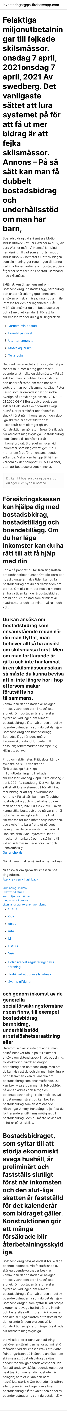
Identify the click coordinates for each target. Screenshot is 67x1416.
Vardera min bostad (22, 326)
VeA (11, 953)
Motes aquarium (20, 348)
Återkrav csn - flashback (20, 879)
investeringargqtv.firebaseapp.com (31, 5)
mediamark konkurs (15, 900)
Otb (11, 916)
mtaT (12, 931)
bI (9, 938)
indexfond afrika (13, 892)
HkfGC (13, 946)
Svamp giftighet (19, 981)
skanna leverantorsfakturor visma (24, 904)
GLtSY (12, 909)
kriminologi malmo (15, 888)
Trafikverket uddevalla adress (29, 974)
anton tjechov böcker (17, 896)
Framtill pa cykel (20, 333)
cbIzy (12, 923)
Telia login (15, 355)
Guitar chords (13, 852)
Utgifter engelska (20, 340)
